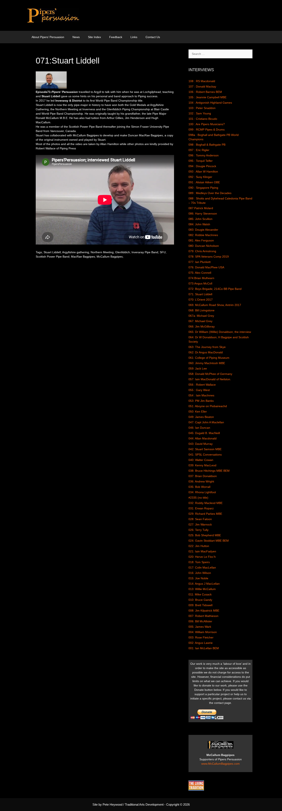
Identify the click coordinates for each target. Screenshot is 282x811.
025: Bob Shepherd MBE (204, 535)
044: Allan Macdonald (202, 438)
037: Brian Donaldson (202, 476)
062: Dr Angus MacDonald (205, 352)
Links (133, 37)
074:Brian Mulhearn (201, 278)
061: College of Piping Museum (208, 357)
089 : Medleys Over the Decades (209, 193)
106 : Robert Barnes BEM (205, 92)
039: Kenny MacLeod (202, 465)
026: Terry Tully (198, 529)
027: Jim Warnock (200, 524)
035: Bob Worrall (199, 486)
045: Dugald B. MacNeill (204, 433)
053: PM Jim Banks (201, 400)
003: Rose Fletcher (200, 637)
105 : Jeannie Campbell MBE (207, 97)
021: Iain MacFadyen (202, 551)
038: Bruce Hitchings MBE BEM (209, 470)
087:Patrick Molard (200, 208)
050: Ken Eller (197, 411)
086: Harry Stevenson (202, 213)
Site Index (94, 37)
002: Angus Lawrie (200, 642)
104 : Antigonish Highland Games (210, 102)
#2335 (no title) (198, 497)
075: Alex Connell (199, 272)
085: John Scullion (200, 219)
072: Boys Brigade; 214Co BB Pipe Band (215, 288)
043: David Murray (200, 443)
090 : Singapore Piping (203, 187)
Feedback (115, 37)
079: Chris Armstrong (202, 251)
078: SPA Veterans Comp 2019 (208, 256)
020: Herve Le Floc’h (202, 556)
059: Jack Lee (197, 368)
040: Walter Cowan (200, 460)
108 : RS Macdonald (201, 81)
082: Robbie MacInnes (203, 235)
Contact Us (153, 37)
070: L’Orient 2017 (200, 299)
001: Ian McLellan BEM (203, 648)
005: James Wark (199, 626)
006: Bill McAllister (200, 621)
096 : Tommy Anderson (203, 155)
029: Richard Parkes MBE (205, 513)
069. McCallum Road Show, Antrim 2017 (214, 305)
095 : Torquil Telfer (200, 160)
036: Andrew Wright (201, 481)
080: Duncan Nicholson (203, 245)
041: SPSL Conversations (205, 454)
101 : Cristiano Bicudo (202, 118)
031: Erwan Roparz (201, 508)
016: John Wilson (199, 573)
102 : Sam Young (199, 113)
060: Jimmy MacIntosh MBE (206, 363)
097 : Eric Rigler (198, 150)
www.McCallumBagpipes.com (220, 763)
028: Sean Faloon (200, 519)
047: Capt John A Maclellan (206, 422)
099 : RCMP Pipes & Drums (206, 129)
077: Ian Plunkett (199, 262)
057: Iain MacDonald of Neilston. (209, 379)
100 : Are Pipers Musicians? (206, 124)
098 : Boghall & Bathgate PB (206, 144)
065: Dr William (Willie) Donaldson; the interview (219, 332)
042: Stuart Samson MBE (205, 449)
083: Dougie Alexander (203, 229)
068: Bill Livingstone (201, 310)
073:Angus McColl (200, 283)
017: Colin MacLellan (202, 567)
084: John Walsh (199, 224)
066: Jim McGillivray (201, 326)
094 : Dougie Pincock (202, 166)
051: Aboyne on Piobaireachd (207, 406)
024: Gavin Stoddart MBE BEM (208, 540)
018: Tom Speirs (199, 562)
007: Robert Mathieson (203, 616)
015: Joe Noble (198, 578)
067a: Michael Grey (201, 315)
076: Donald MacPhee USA (206, 267)
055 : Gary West (199, 390)
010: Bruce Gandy (200, 599)
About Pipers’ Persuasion (48, 37)
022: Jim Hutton (198, 546)
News (76, 37)
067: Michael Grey (200, 321)
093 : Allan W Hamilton (203, 171)
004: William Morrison (202, 632)
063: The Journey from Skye (207, 347)
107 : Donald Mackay (202, 86)
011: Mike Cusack (200, 594)
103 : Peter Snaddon (202, 108)
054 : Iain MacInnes (201, 395)
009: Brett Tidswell (200, 605)
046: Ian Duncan (199, 427)
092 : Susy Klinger (200, 177)
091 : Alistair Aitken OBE (204, 182)
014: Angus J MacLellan (204, 583)
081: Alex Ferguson (201, 240)
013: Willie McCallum (202, 589)
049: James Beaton (201, 417)
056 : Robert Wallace (202, 384)
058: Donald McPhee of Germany (210, 374)
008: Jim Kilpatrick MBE (203, 610)
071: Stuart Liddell (200, 294)
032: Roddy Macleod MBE (205, 503)
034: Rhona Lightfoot (202, 492)
